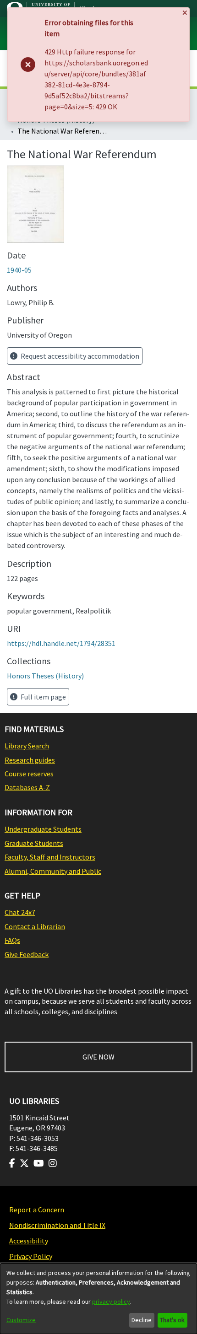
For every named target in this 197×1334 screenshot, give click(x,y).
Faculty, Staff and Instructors (50, 856)
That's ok (172, 1320)
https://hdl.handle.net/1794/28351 (61, 643)
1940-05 (19, 269)
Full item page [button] (42, 696)
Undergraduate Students (43, 829)
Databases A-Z (27, 787)
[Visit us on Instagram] (53, 1163)
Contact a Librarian (35, 926)
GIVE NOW (98, 1056)
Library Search (27, 745)
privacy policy (111, 1301)
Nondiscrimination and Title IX (57, 1225)
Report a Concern (36, 1209)
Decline (141, 1320)
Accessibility (28, 1240)
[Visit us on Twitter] (24, 1163)
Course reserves (29, 773)
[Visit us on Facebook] (12, 1163)
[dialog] (98, 1299)
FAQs (12, 940)
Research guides (30, 759)
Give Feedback (27, 954)
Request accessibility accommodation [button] (79, 355)
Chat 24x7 (20, 912)
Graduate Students (34, 843)
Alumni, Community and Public (53, 871)
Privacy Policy (30, 1256)
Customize (21, 1320)
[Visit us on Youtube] (38, 1163)
